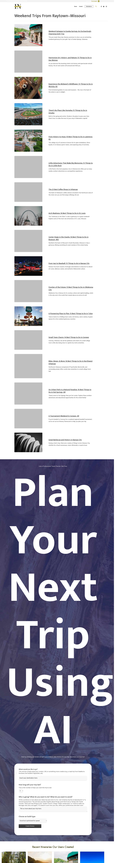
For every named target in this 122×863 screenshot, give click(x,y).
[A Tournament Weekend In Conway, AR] (28, 418)
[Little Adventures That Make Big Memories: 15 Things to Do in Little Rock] (28, 167)
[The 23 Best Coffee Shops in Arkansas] (28, 192)
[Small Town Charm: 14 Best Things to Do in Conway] (28, 340)
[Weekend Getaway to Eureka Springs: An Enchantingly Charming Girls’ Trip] (28, 35)
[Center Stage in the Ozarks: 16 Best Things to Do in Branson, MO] (28, 241)
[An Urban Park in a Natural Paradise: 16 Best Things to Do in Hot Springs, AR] (28, 393)
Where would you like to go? (28, 769)
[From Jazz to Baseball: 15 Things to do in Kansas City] (28, 266)
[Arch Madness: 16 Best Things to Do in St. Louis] (28, 216)
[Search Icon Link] (96, 6)
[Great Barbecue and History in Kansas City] (28, 442)
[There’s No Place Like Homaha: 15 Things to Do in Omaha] (28, 114)
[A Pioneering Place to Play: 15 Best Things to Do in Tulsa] (28, 316)
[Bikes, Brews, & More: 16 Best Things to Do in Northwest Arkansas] (28, 366)
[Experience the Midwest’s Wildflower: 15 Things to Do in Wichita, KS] (28, 88)
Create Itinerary (30, 826)
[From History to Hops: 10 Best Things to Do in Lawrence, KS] (28, 141)
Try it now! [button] (94, 1)
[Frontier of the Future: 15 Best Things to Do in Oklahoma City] (28, 291)
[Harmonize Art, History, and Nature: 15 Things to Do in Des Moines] (28, 62)
